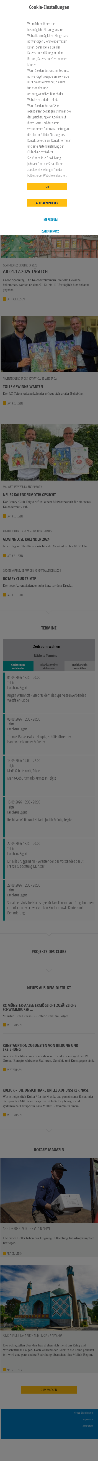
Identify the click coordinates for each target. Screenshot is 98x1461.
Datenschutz (50, 231)
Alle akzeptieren (47, 203)
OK (47, 187)
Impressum (50, 219)
